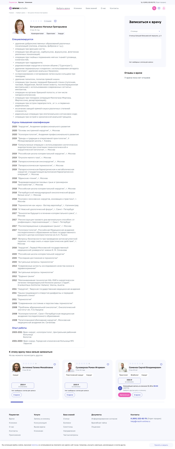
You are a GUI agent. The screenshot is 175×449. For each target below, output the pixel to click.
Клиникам (28, 2)
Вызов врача (39, 427)
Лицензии (95, 427)
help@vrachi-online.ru (140, 421)
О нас (11, 427)
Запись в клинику (42, 419)
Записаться (124, 395)
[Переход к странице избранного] (159, 8)
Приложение (15, 435)
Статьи (66, 419)
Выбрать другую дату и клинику (134, 390)
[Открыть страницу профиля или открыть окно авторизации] (164, 8)
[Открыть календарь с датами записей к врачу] (120, 388)
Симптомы (68, 427)
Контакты (13, 431)
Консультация (40, 423)
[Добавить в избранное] (55, 21)
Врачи (11, 419)
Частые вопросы (70, 435)
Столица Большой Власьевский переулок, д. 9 (145, 36)
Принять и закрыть (161, 445)
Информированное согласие (104, 419)
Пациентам (13, 2)
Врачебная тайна (99, 423)
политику (34, 445)
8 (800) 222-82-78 (149, 2)
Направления (69, 431)
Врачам (21, 2)
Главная (11, 12)
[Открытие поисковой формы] (154, 8)
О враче (16, 395)
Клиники (13, 423)
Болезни (67, 423)
